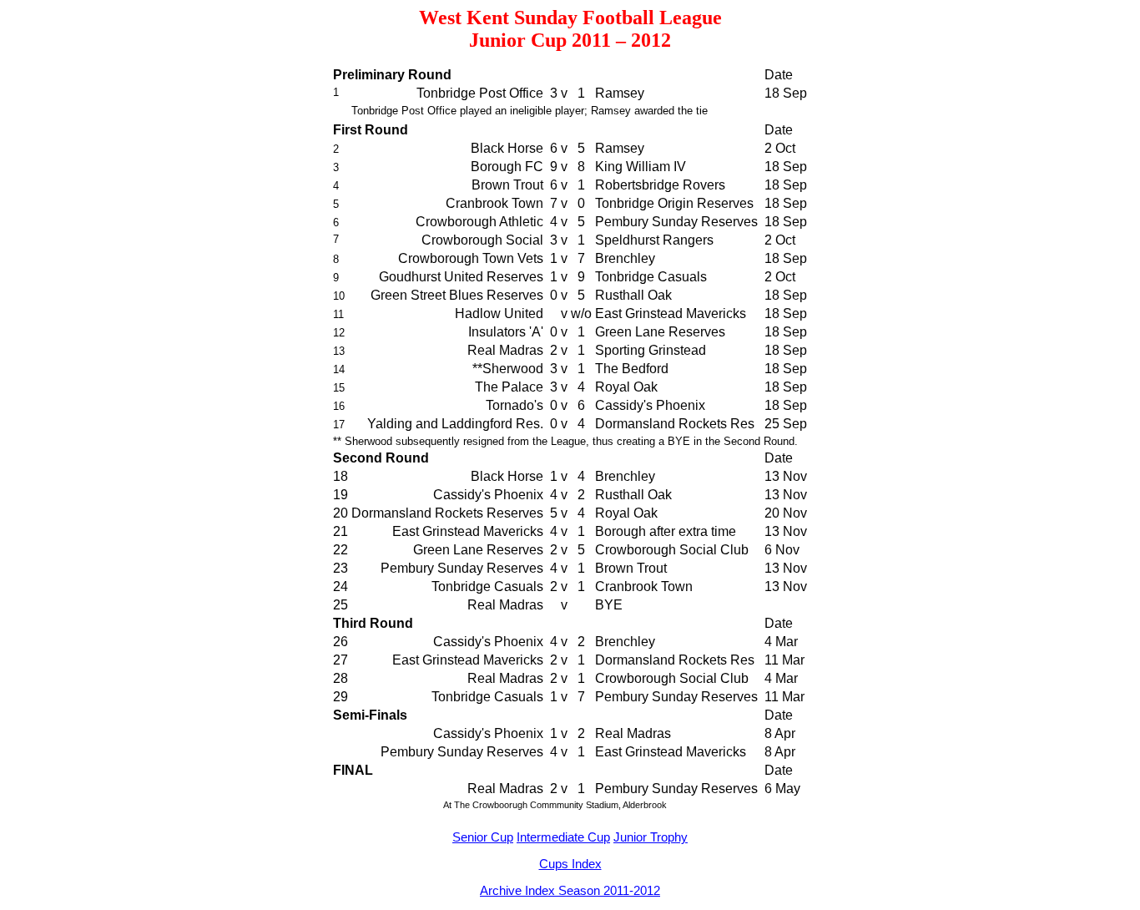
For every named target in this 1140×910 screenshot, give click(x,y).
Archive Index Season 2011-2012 (570, 890)
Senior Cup (482, 837)
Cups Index (570, 864)
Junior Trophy (650, 837)
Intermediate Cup (563, 837)
